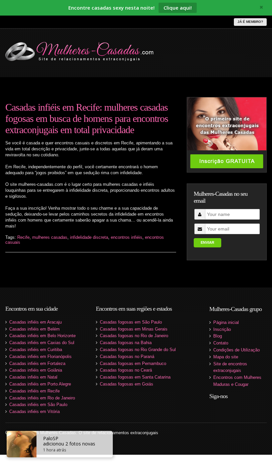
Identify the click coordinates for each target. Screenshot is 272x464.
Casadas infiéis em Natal (33, 377)
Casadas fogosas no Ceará (126, 370)
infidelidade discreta (89, 237)
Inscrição (222, 329)
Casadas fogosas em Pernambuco (133, 363)
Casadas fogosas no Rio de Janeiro (134, 335)
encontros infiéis (126, 237)
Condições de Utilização (236, 349)
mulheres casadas (49, 237)
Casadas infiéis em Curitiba (35, 349)
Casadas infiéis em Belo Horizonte (42, 335)
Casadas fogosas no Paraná (127, 356)
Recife (23, 237)
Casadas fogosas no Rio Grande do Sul (138, 349)
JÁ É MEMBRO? (250, 22)
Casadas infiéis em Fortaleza (37, 363)
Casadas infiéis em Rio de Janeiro (42, 397)
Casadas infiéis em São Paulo (38, 404)
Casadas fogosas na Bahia (126, 342)
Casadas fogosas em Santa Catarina (135, 377)
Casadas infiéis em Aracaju (35, 322)
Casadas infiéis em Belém (34, 329)
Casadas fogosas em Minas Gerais (134, 329)
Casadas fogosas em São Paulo (131, 322)
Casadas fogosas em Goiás (126, 384)
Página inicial (226, 322)
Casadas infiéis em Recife (34, 390)
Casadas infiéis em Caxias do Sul (41, 342)
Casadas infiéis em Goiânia (35, 370)
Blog (217, 336)
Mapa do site (225, 356)
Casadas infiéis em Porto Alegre (40, 384)
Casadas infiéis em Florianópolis (40, 356)
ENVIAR (207, 242)
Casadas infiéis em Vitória (34, 411)
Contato (220, 342)
